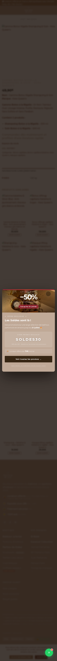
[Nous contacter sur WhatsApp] (49, 653)
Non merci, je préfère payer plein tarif (28, 366)
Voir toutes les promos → (28, 359)
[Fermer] (48, 293)
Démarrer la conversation (35, 644)
